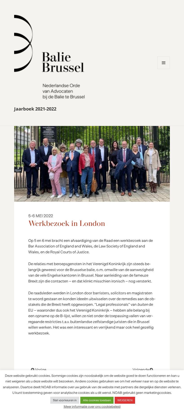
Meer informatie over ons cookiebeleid (92, 406)
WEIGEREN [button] (124, 400)
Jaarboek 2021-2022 (35, 109)
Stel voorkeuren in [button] (65, 400)
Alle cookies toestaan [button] (97, 400)
